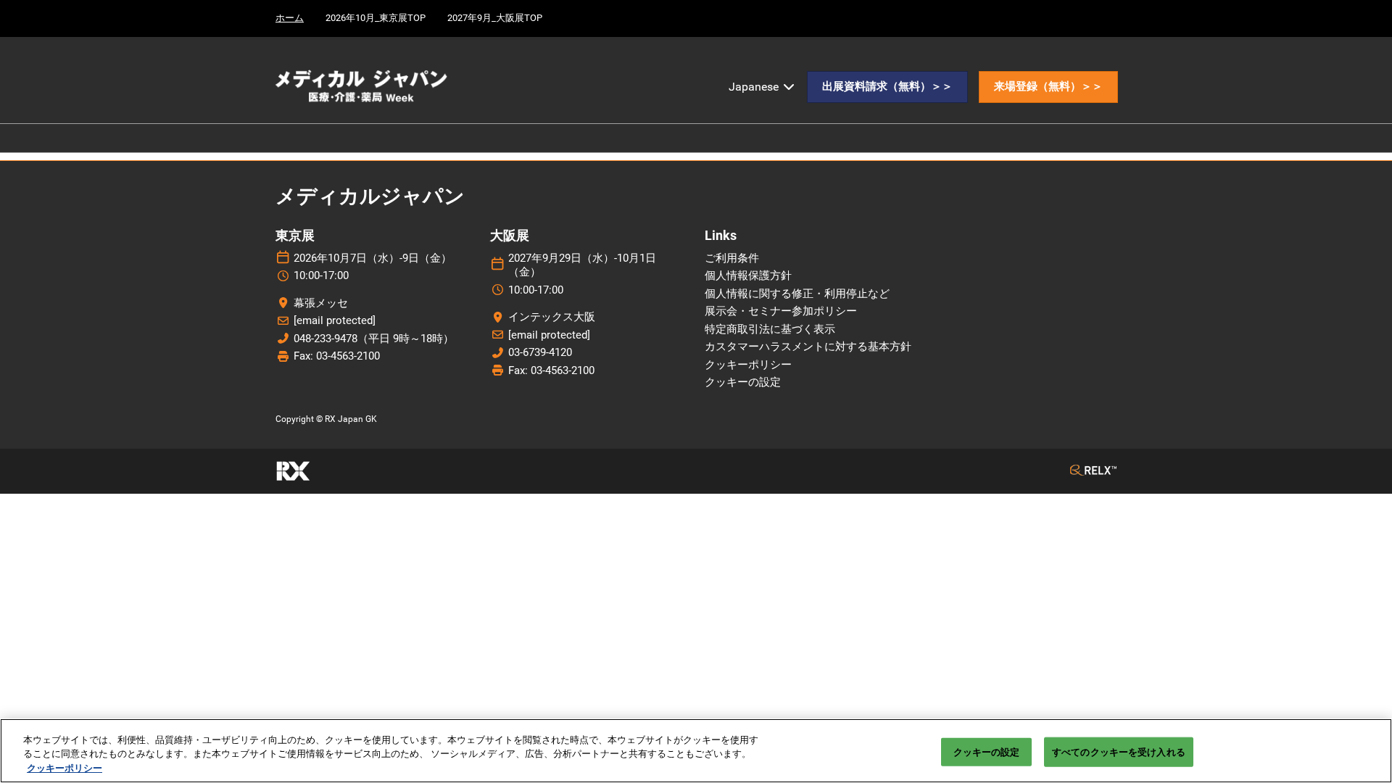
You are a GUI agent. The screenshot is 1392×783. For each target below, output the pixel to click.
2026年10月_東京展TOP (376, 17)
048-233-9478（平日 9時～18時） (374, 338)
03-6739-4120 (540, 352)
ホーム (290, 17)
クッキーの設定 (986, 751)
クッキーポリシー (64, 768)
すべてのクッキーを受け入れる (1118, 751)
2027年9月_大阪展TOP (494, 17)
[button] (887, 87)
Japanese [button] (755, 87)
